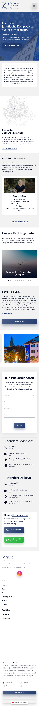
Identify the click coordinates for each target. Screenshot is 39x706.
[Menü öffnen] (34, 6)
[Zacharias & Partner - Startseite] (10, 6)
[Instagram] (19, 573)
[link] (19, 264)
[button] (15, 702)
